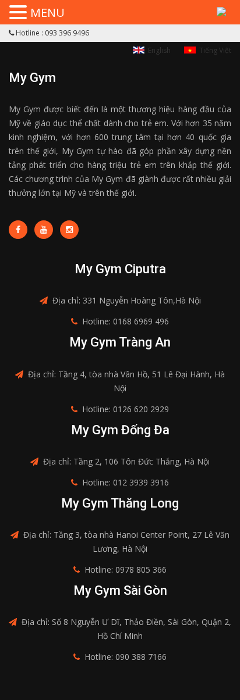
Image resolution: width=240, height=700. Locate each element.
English (159, 50)
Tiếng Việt (215, 50)
